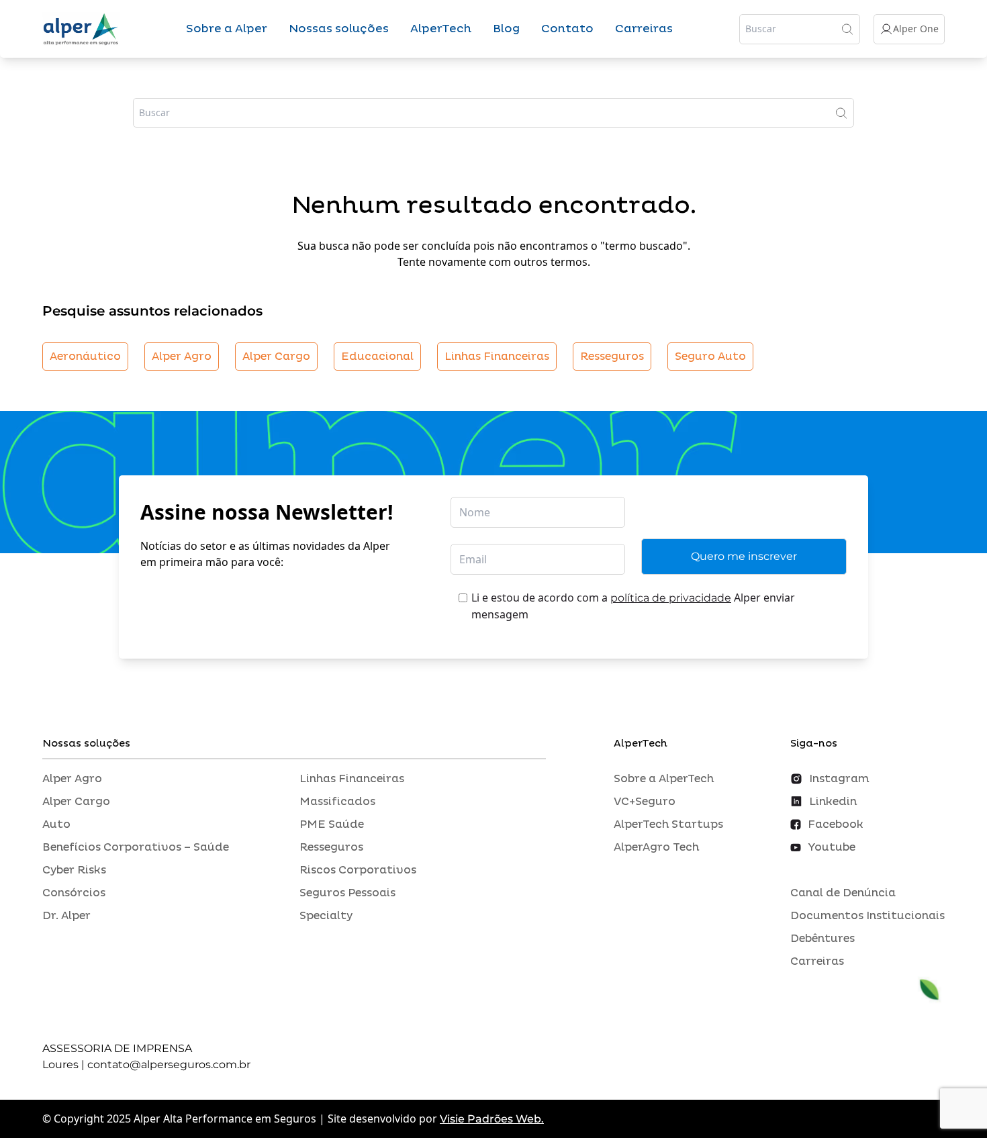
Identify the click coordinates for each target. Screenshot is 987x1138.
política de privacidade (670, 597)
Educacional (377, 356)
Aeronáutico (85, 356)
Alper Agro (181, 356)
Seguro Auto (710, 356)
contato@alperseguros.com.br (168, 1064)
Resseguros (612, 356)
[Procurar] (847, 29)
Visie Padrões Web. (492, 1118)
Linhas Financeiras (496, 356)
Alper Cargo (276, 356)
